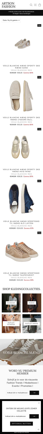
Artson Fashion (8, 4)
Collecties (23, 348)
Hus (16, 348)
